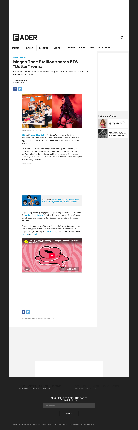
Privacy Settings (55, 424)
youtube (106, 47)
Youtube (96, 386)
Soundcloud (79, 388)
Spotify (89, 388)
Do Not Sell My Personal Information (78, 424)
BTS (23, 135)
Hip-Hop (23, 57)
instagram (109, 47)
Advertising (32, 386)
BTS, (23, 318)
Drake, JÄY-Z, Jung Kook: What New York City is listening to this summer (60, 200)
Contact (22, 386)
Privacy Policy (56, 386)
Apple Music (116, 386)
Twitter (99, 47)
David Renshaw (21, 80)
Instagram (105, 386)
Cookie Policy (23, 388)
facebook (102, 47)
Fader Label (35, 388)
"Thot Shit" (49, 231)
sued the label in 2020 (34, 215)
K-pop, (34, 318)
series (25, 234)
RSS (96, 388)
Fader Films (46, 388)
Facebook (86, 386)
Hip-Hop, (28, 318)
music (15, 57)
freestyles (34, 234)
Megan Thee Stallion (38, 135)
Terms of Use (43, 386)
